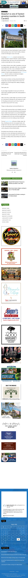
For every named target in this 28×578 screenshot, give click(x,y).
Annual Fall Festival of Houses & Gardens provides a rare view (13, 554)
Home (2, 9)
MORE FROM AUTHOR (16, 178)
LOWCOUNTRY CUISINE (7, 218)
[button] (26, 6)
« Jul (2, 543)
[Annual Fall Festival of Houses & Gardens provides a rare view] (4, 183)
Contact (17, 571)
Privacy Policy (12, 571)
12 (11, 534)
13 (14, 534)
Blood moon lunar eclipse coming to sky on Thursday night (13, 557)
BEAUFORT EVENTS (3, 197)
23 (25, 537)
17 (3, 537)
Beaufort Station (8, 121)
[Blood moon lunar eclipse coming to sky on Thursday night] (4, 189)
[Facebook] (13, 172)
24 (3, 539)
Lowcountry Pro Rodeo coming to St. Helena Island (11, 564)
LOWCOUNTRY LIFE (6, 220)
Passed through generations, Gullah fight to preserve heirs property (20, 154)
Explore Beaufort (5, 20)
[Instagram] (15, 172)
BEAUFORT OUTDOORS (7, 216)
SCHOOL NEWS (5, 222)
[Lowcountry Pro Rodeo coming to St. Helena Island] (4, 196)
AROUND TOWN (5, 208)
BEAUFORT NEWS (8, 9)
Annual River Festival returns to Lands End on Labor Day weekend (12, 561)
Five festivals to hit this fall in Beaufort (9, 551)
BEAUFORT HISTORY (6, 212)
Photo (6, 517)
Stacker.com (9, 57)
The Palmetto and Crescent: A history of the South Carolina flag (7, 154)
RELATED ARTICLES (6, 178)
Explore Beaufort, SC (11, 505)
